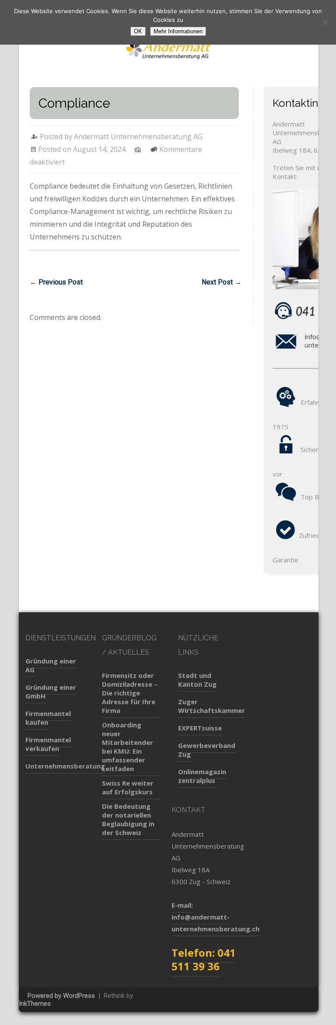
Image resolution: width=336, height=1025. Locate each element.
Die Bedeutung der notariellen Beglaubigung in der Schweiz (128, 819)
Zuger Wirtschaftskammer (211, 706)
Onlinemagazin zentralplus (202, 776)
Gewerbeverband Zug (206, 749)
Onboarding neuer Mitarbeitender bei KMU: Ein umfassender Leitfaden (127, 746)
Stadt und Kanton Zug (197, 679)
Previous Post (56, 282)
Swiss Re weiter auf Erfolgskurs (128, 787)
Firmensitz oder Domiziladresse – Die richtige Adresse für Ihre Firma (130, 693)
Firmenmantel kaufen (48, 718)
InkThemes (35, 1003)
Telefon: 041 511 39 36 (204, 959)
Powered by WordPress (61, 996)
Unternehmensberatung (65, 766)
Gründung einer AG (50, 665)
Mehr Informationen (178, 31)
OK (138, 31)
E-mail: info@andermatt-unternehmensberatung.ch (215, 917)
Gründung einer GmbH (50, 691)
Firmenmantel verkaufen (48, 744)
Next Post (222, 282)
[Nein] (325, 22)
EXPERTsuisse (200, 727)
